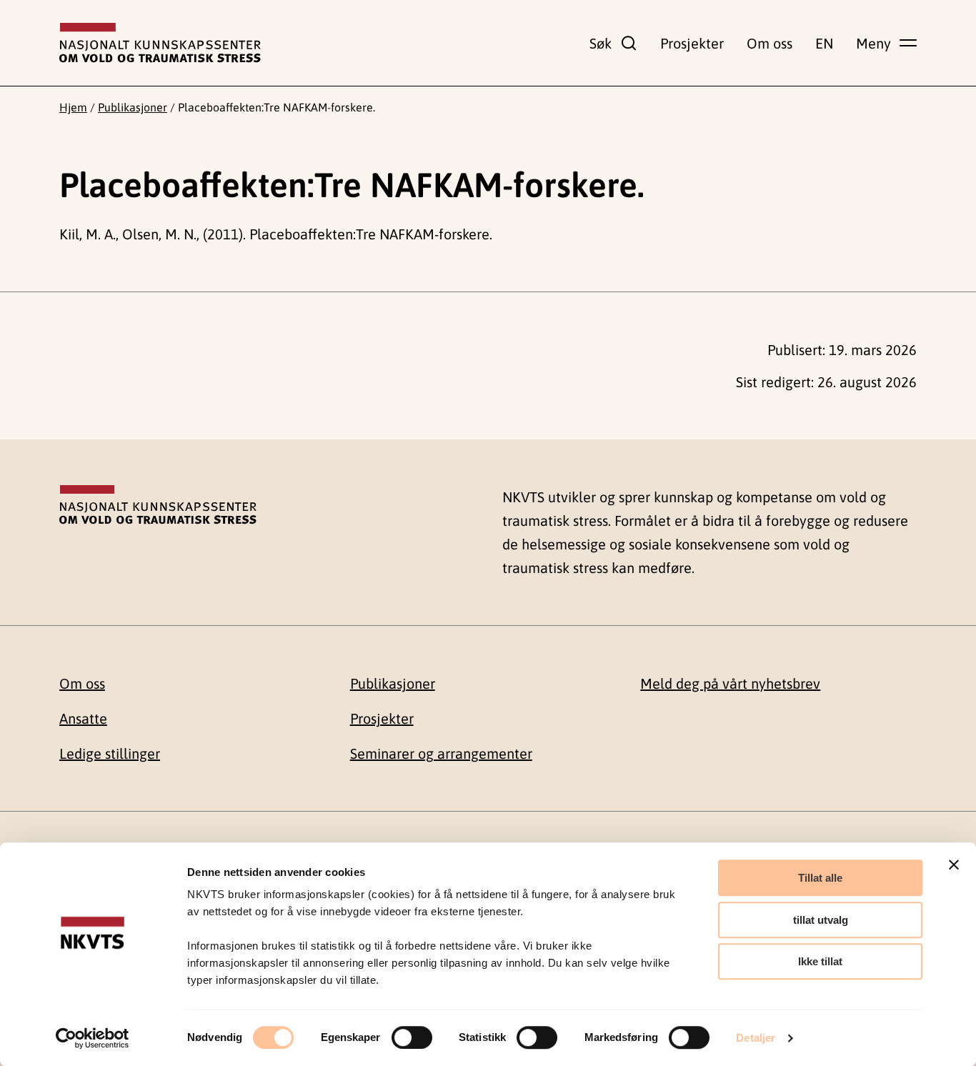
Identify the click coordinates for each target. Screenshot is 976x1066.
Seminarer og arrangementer (441, 753)
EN (824, 43)
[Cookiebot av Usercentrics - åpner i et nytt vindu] (92, 1038)
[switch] (412, 1037)
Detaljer (755, 1038)
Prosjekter (692, 43)
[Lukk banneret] (954, 865)
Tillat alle (820, 878)
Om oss (769, 43)
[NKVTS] (160, 43)
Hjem (73, 107)
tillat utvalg (820, 920)
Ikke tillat (820, 961)
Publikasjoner (132, 107)
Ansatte (83, 718)
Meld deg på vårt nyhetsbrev (730, 683)
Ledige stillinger (109, 753)
